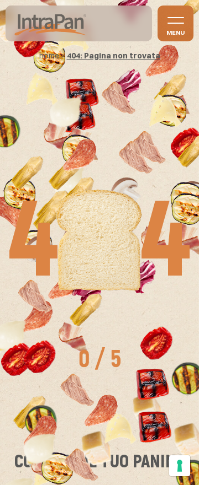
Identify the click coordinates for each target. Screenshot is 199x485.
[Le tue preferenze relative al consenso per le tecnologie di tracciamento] (179, 465)
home (49, 56)
